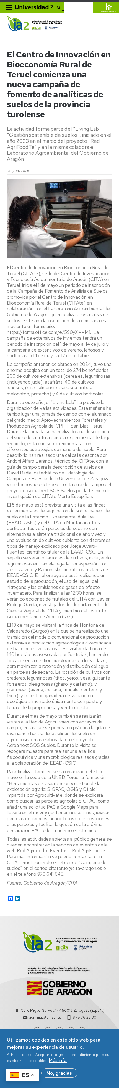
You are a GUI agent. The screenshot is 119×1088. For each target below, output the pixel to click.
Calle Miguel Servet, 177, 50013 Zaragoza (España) (63, 1010)
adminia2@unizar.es (45, 1017)
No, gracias (59, 1073)
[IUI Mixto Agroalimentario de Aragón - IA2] (34, 23)
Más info (58, 1060)
